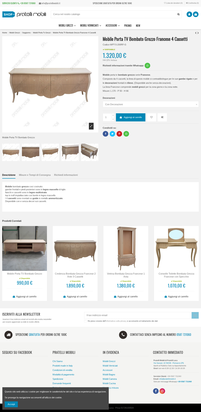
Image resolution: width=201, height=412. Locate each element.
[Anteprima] (29, 269)
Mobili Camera (110, 379)
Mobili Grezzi (109, 361)
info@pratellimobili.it (50, 3)
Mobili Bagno (109, 374)
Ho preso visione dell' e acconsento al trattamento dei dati (123, 321)
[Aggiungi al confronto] (162, 117)
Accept (11, 404)
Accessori (107, 370)
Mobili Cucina (109, 383)
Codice (106, 44)
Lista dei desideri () (174, 3)
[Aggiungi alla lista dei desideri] (151, 117)
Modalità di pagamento (63, 374)
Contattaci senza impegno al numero (160, 334)
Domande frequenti (62, 383)
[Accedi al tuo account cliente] (189, 14)
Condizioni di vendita (62, 370)
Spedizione (58, 379)
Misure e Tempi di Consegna (35, 175)
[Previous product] (196, 33)
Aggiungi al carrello (133, 117)
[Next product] (198, 33)
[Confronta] (24, 269)
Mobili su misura (110, 388)
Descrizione (8, 175)
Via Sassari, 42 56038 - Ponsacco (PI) (168, 363)
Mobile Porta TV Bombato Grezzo (24, 273)
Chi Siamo (58, 361)
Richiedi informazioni (66, 175)
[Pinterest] (119, 133)
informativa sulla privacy (116, 321)
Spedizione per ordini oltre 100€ (41, 334)
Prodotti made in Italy (63, 365)
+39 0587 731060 (27, 3)
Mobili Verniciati (110, 365)
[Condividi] (105, 133)
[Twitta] (112, 133)
